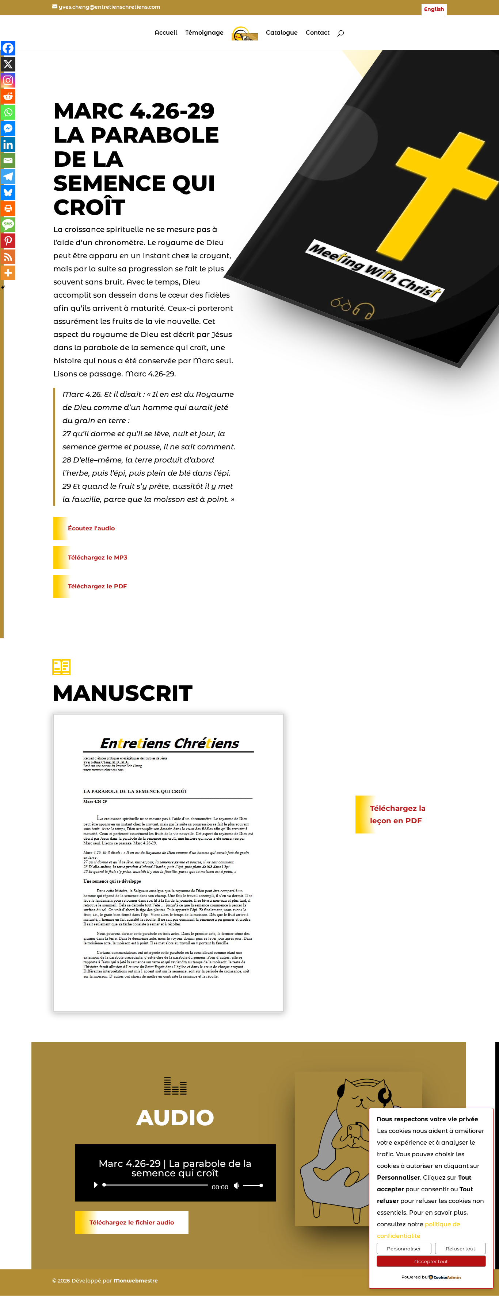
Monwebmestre (136, 1280)
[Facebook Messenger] (8, 128)
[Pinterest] (8, 240)
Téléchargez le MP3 (97, 557)
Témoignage (204, 33)
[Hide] (3, 287)
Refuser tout (460, 1248)
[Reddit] (8, 96)
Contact (318, 33)
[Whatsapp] (8, 112)
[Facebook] (8, 48)
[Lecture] (95, 1185)
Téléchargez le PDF (97, 586)
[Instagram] (8, 80)
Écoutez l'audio (91, 528)
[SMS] (8, 224)
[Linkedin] (8, 144)
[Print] (8, 208)
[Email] (8, 160)
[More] (8, 273)
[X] (8, 64)
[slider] (251, 1185)
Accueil (166, 33)
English (434, 9)
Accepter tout (431, 1261)
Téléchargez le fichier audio (131, 1222)
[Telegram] (8, 176)
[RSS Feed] (8, 256)
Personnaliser (404, 1248)
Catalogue (282, 33)
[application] (175, 1185)
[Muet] (236, 1185)
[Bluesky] (8, 192)
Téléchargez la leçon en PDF (398, 814)
